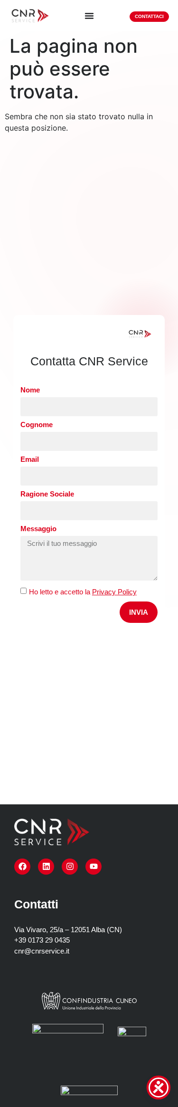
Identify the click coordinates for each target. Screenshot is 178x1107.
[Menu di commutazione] (89, 15)
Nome (30, 390)
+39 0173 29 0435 (42, 940)
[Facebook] (22, 867)
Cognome (36, 425)
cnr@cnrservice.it (41, 951)
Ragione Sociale (47, 494)
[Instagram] (70, 867)
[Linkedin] (46, 867)
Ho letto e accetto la (83, 592)
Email (29, 459)
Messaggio (38, 529)
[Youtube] (93, 867)
